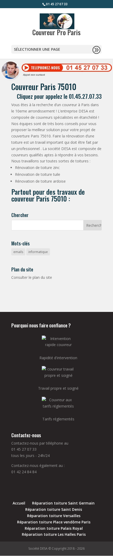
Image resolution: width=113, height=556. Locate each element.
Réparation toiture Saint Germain (63, 503)
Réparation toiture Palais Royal (54, 528)
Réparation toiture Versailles (53, 515)
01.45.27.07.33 (85, 96)
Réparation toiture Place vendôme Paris (53, 521)
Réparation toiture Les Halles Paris (54, 534)
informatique (38, 252)
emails (18, 252)
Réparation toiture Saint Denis (53, 509)
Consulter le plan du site (31, 277)
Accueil (19, 503)
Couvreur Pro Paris (56, 32)
